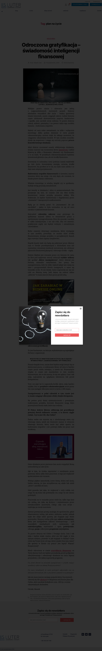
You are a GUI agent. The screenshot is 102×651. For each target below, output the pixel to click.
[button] (80, 308)
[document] (51, 325)
